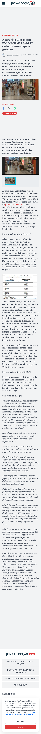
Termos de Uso (29, 714)
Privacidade (16, 714)
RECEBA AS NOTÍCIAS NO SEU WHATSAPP (20, 671)
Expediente (8, 694)
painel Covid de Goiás (15, 204)
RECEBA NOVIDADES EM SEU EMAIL (20, 678)
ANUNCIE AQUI (20, 685)
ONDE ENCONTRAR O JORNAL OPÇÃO (20, 662)
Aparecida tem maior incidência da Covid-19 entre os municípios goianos (17, 44)
